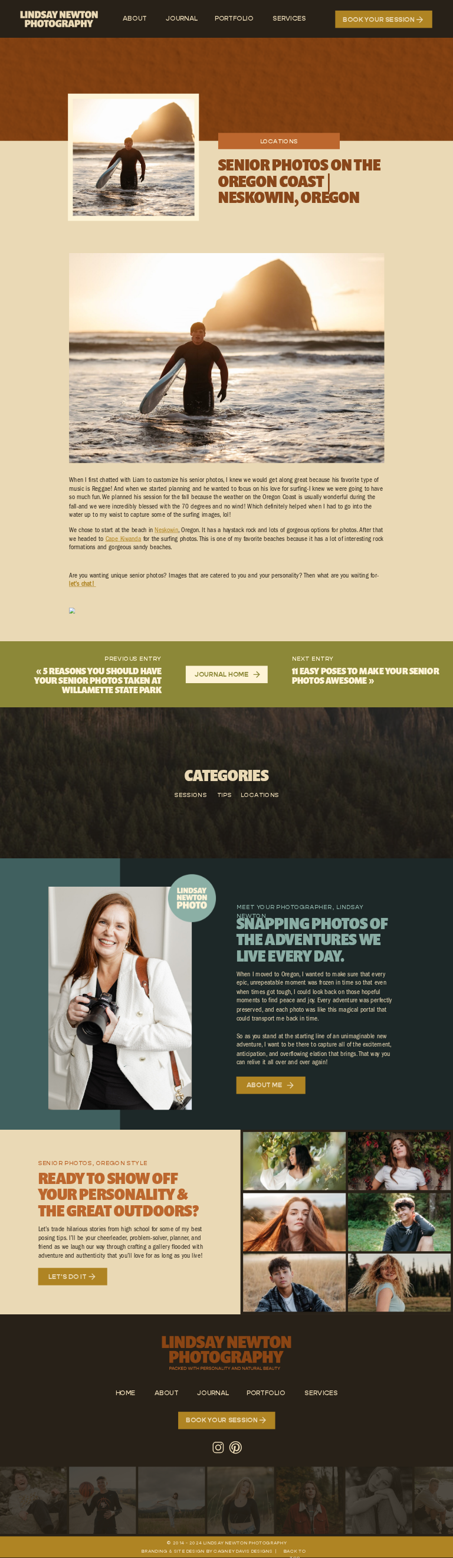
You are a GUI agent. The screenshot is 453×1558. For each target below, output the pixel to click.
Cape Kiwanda (124, 539)
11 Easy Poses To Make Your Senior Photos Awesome (365, 675)
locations (279, 141)
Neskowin (166, 530)
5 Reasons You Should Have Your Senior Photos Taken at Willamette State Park (98, 680)
